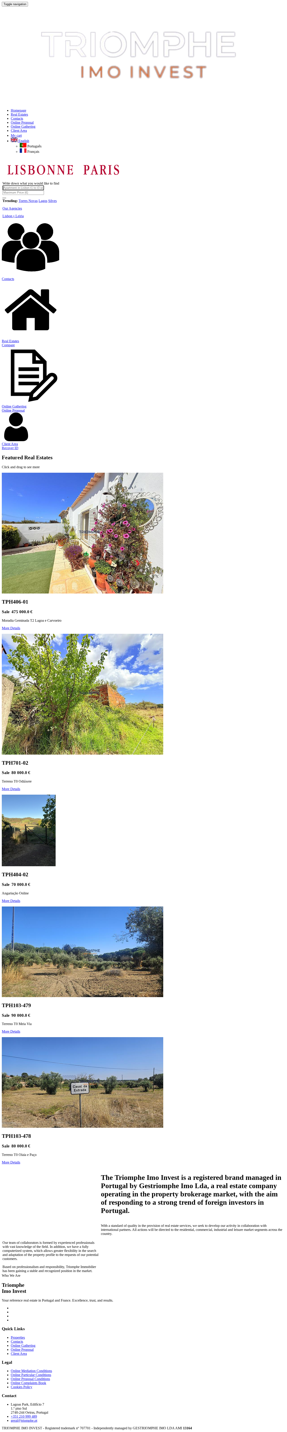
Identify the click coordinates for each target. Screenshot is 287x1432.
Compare (8, 345)
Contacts (8, 279)
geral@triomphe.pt (24, 1420)
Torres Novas (28, 201)
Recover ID (10, 448)
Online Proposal (13, 410)
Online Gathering (14, 406)
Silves (52, 201)
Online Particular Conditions (31, 1375)
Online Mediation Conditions (31, 1371)
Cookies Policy (21, 1387)
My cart (16, 135)
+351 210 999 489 (24, 1416)
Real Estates (10, 341)
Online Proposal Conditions (30, 1379)
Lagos (43, 201)
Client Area (10, 444)
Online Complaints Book (28, 1383)
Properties (18, 1337)
